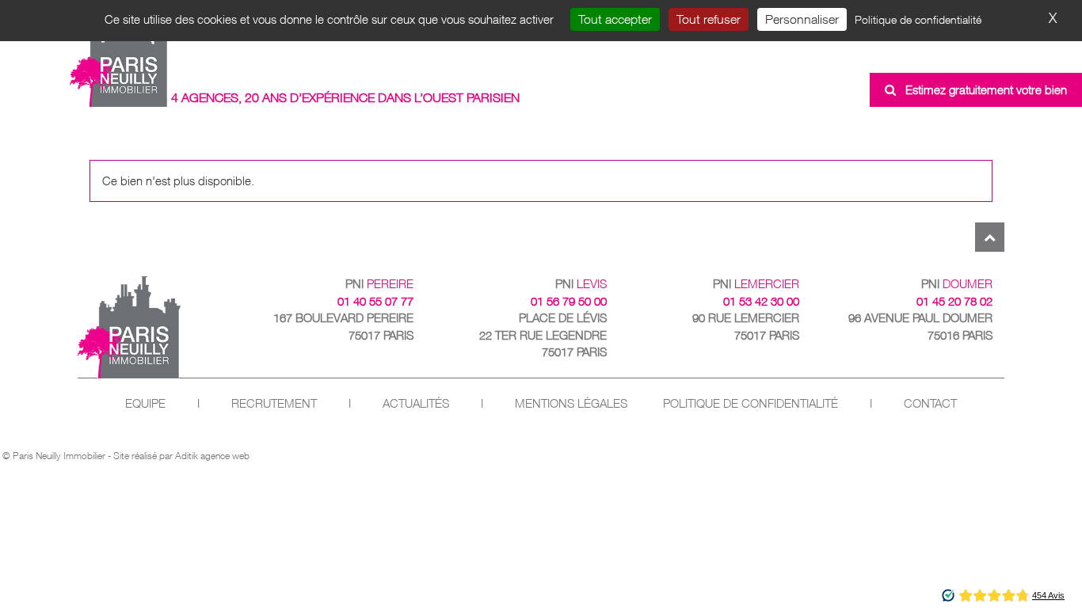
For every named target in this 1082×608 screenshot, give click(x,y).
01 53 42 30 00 (761, 301)
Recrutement (274, 403)
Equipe (145, 403)
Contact (930, 403)
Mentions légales (571, 403)
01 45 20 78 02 (954, 301)
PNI (379, 283)
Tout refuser (708, 19)
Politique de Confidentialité (750, 403)
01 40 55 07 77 (375, 301)
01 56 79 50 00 (569, 301)
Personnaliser (802, 19)
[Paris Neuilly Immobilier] (119, 58)
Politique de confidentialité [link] (918, 19)
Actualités (416, 403)
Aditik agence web (212, 456)
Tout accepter (615, 19)
